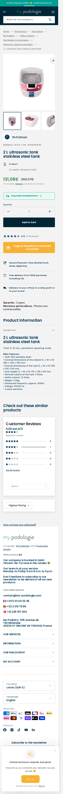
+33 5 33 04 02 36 (18, 594)
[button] (4, 11)
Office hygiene (27, 36)
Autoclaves (37, 31)
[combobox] (29, 19)
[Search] (51, 19)
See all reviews (13, 463)
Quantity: (7, 198)
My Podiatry (9, 36)
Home (6, 31)
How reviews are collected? (19, 518)
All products (20, 31)
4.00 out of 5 (14, 422)
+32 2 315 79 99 (16, 600)
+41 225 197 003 (17, 605)
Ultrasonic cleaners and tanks (18, 44)
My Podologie (22, 539)
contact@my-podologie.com (22, 589)
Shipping (19, 177)
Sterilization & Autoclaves (16, 40)
